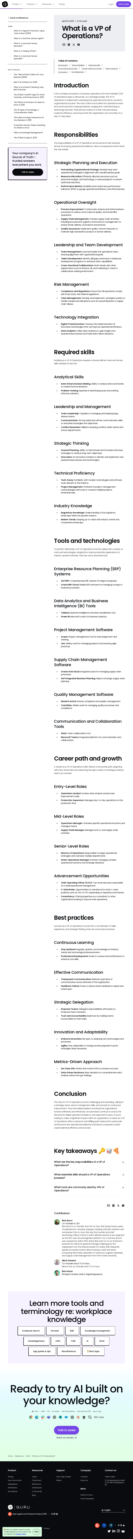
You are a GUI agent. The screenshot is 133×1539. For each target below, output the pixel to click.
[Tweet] (74, 44)
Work (28, 1456)
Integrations (13, 1484)
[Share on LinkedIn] (69, 44)
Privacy (47, 1528)
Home (10, 1456)
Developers (37, 1487)
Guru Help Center (63, 1476)
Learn (34, 1476)
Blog (34, 1495)
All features (12, 1487)
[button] (17, 4)
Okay (36, 1531)
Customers (36, 1480)
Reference (19, 1456)
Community (37, 1491)
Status (58, 1480)
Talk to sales (123, 4)
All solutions (13, 1491)
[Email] (64, 44)
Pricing (61, 4)
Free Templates (87, 1498)
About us (84, 1480)
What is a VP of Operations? (43, 1456)
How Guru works (14, 1480)
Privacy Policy (21, 1534)
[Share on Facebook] (79, 44)
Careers (84, 1476)
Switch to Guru (87, 1495)
